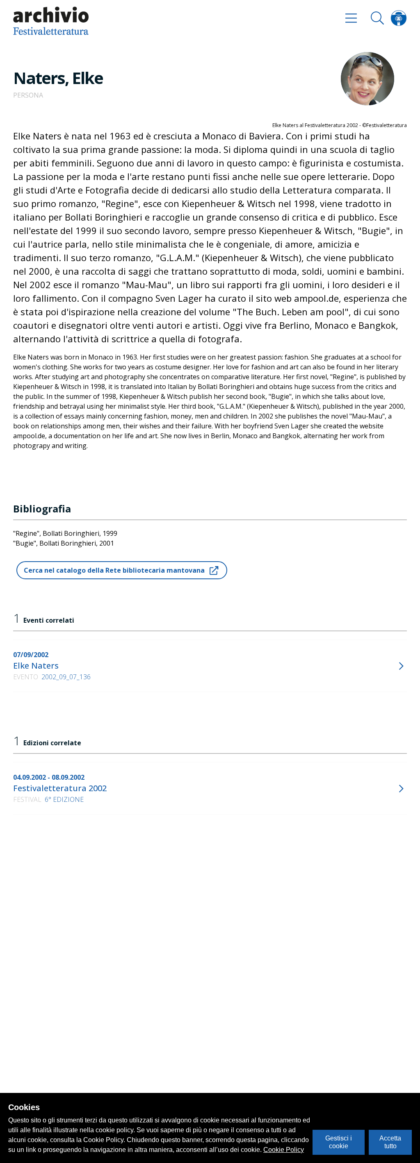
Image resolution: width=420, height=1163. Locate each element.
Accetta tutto (390, 1142)
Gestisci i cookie (338, 1142)
